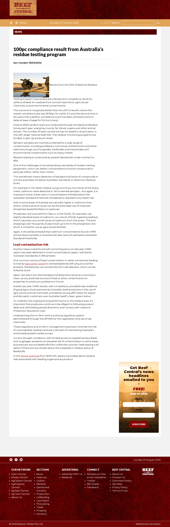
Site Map (117, 484)
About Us (16, 497)
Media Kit (67, 477)
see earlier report (35, 263)
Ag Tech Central (20, 494)
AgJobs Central (20, 490)
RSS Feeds (93, 484)
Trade (40, 507)
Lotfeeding (43, 497)
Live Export (43, 500)
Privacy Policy (120, 487)
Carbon (41, 480)
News (40, 474)
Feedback (93, 487)
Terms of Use (120, 490)
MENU (23, 22)
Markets (41, 484)
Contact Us (118, 477)
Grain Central (18, 474)
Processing (43, 504)
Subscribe (139, 424)
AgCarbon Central (21, 480)
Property (41, 510)
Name (138, 398)
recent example (30, 356)
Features (42, 477)
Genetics (42, 514)
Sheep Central (19, 477)
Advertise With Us (72, 474)
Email (139, 409)
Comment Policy (122, 480)
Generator (155, 524)
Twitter (91, 480)
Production (43, 494)
